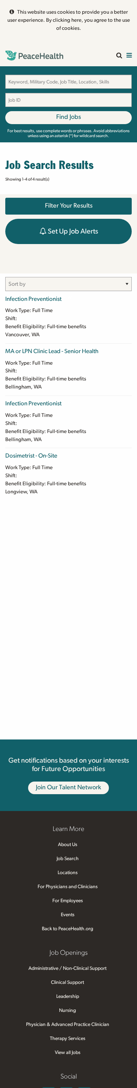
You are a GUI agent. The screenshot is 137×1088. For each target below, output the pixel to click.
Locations (68, 872)
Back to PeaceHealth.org (67, 928)
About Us (67, 844)
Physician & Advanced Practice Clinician (67, 1024)
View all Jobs (67, 1052)
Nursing (67, 1010)
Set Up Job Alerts (72, 231)
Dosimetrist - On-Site (31, 456)
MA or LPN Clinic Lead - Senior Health (51, 351)
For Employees (67, 900)
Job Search (68, 858)
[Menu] (129, 56)
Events (67, 914)
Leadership (67, 996)
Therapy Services (67, 1038)
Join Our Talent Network (68, 787)
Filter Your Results (68, 206)
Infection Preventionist (33, 299)
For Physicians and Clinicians (68, 886)
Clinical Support (67, 982)
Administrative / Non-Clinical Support (67, 968)
